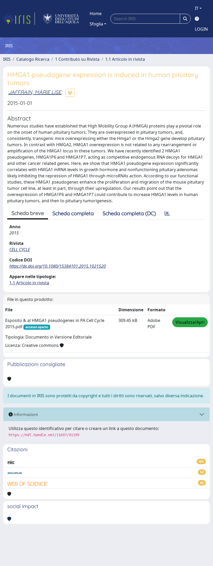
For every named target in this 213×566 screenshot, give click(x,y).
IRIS (7, 59)
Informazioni (25, 414)
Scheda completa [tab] (73, 213)
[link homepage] (19, 18)
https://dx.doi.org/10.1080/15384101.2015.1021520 (57, 266)
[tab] (167, 213)
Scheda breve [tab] (27, 213)
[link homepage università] (61, 18)
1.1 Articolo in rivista (125, 59)
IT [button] (196, 8)
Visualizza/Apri (190, 322)
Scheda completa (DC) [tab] (129, 213)
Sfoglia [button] (96, 24)
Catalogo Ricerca (32, 59)
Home (96, 13)
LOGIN (201, 29)
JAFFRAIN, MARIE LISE (34, 92)
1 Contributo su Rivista (77, 59)
